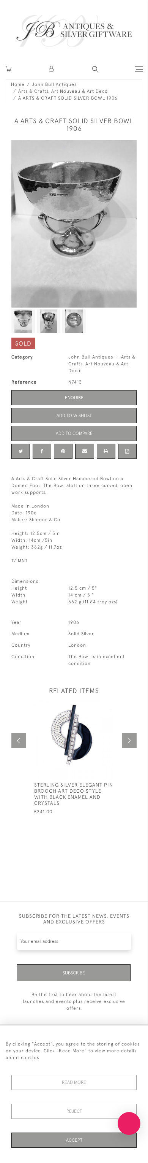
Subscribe (74, 973)
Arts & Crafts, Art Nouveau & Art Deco (63, 91)
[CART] (9, 69)
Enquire (74, 397)
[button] (52, 69)
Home (18, 84)
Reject (74, 1111)
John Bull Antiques (54, 84)
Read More (74, 1082)
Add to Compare (74, 433)
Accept (74, 1140)
